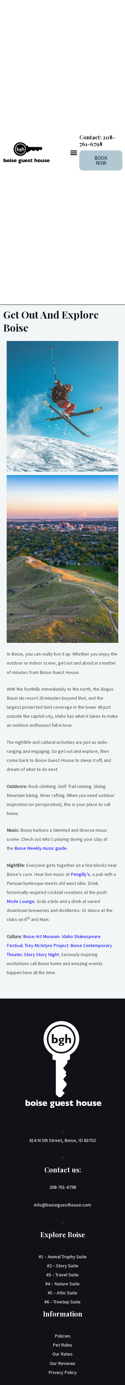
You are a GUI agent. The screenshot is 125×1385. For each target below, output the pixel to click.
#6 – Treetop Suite (62, 1302)
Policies (63, 1336)
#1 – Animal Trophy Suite (63, 1257)
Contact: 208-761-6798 (97, 140)
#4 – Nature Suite (62, 1284)
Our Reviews (62, 1363)
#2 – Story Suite (62, 1266)
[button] (73, 152)
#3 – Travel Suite (62, 1275)
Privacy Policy (62, 1372)
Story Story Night (41, 954)
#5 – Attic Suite (62, 1293)
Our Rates (62, 1354)
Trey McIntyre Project (46, 945)
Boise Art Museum (41, 936)
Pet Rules (62, 1345)
